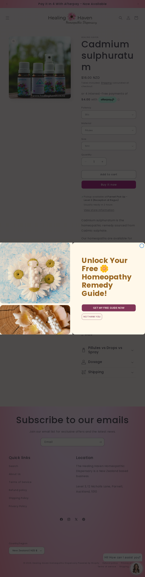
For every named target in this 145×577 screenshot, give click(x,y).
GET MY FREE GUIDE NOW (108, 308)
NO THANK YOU (92, 316)
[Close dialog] (142, 246)
